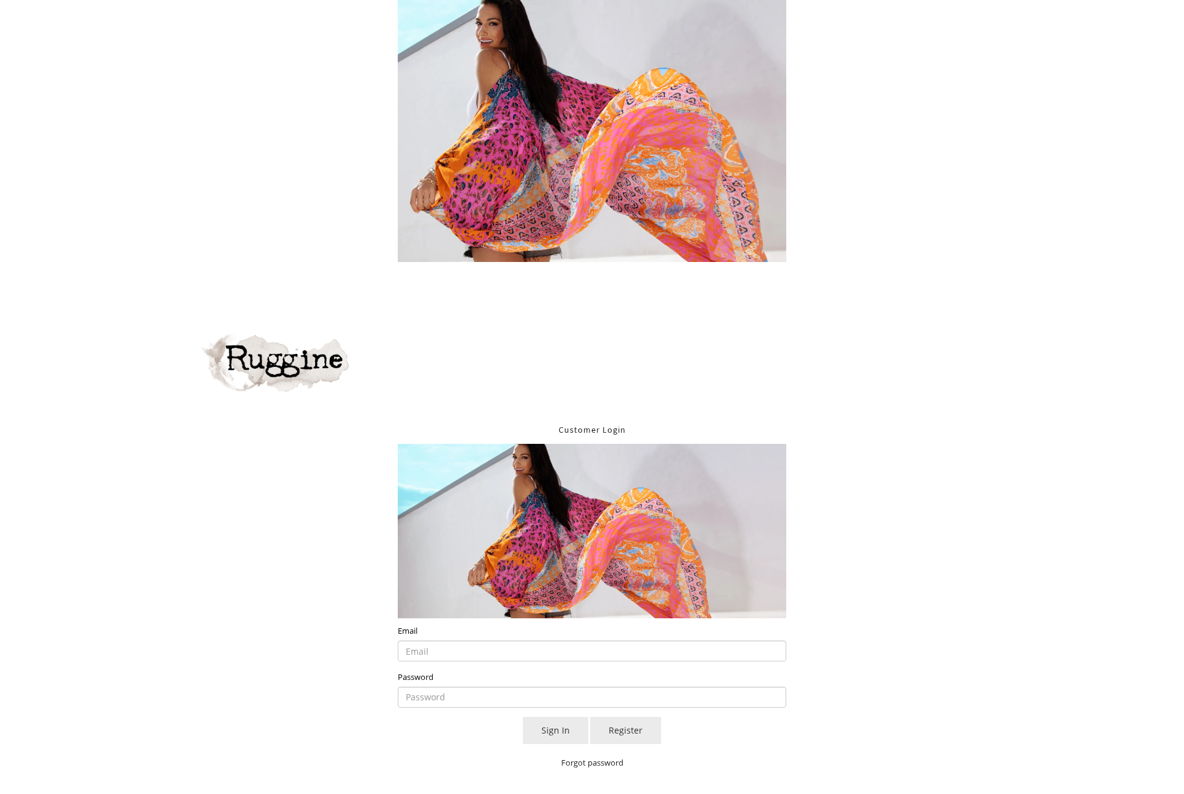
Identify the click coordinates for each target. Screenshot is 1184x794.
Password (416, 676)
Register (626, 730)
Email (407, 630)
